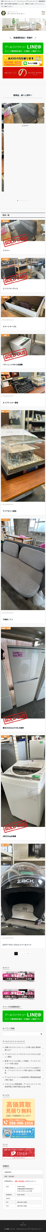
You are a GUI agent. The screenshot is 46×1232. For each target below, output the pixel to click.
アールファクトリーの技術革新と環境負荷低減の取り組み (23, 1078)
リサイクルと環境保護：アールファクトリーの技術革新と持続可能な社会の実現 (23, 1085)
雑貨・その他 (5, 373)
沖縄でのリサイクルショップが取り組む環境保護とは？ (23, 1048)
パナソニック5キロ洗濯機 (13, 364)
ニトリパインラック (10, 288)
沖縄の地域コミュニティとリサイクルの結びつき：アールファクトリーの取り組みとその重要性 (23, 1070)
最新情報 (5, 221)
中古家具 (5, 259)
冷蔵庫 (5, 297)
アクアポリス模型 (9, 511)
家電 (5, 335)
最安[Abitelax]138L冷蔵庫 (13, 728)
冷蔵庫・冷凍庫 (5, 628)
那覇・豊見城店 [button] (9, 1176)
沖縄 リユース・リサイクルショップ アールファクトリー (24, 1229)
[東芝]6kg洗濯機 (9, 836)
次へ (29, 953)
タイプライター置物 (10, 403)
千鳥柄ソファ (8, 619)
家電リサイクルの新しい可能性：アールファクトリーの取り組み (23, 1062)
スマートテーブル (9, 326)
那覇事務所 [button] (7, 1172)
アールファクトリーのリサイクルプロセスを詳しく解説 (23, 1055)
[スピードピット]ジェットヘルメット (17, 945)
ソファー (6, 250)
